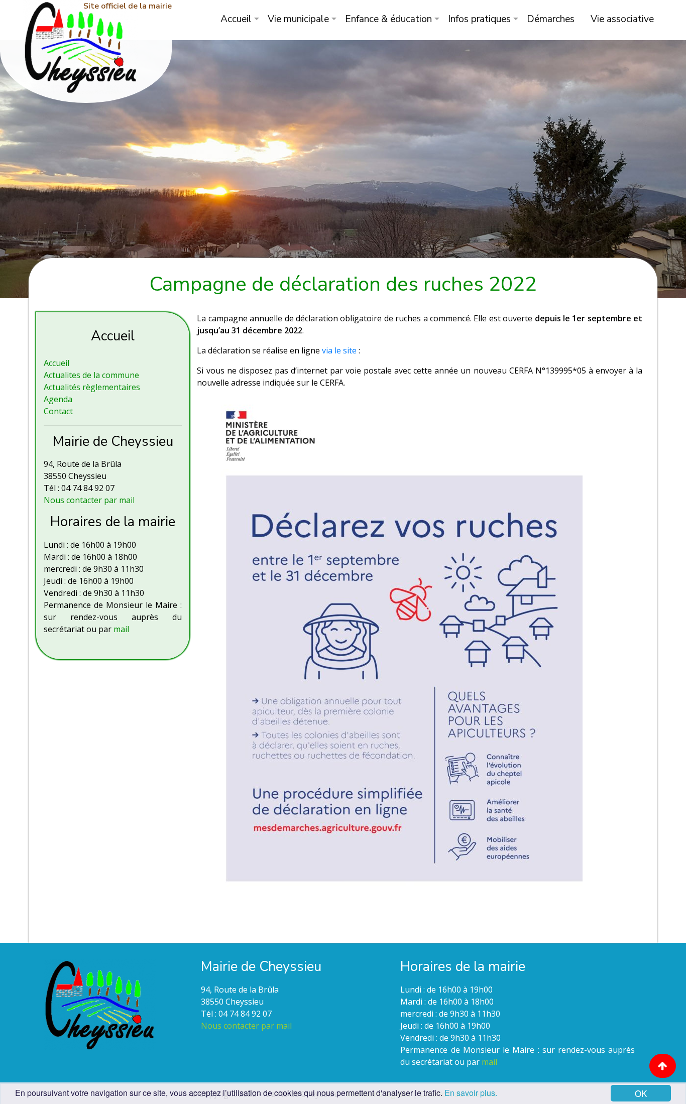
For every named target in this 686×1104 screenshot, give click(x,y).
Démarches (551, 19)
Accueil (236, 19)
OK (641, 1093)
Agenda (58, 399)
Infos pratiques (479, 19)
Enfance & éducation (388, 19)
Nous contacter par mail (89, 500)
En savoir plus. (470, 1092)
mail (121, 629)
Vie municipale (298, 19)
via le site (338, 350)
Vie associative (622, 19)
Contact (58, 411)
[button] (662, 1066)
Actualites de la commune (91, 375)
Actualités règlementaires (92, 387)
